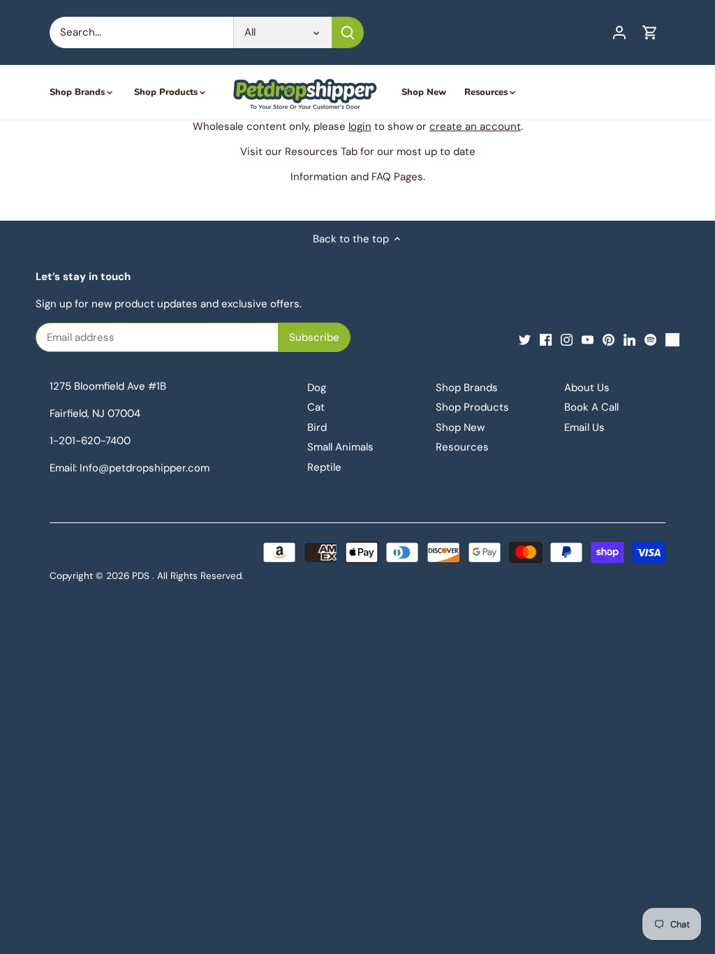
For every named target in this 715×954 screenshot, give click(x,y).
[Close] (334, 468)
